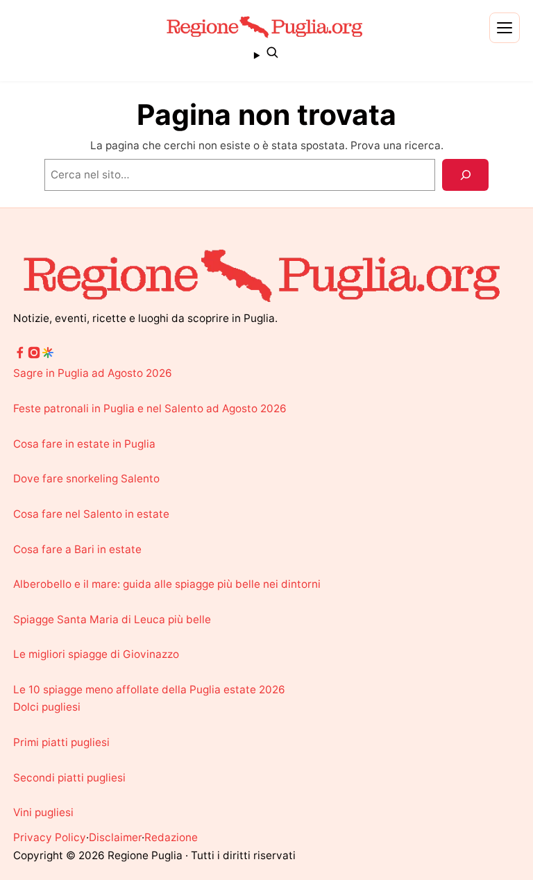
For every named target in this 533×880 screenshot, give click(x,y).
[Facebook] (20, 355)
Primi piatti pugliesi (61, 742)
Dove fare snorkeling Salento (86, 478)
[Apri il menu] (504, 27)
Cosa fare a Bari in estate (77, 549)
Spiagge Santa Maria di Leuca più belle (112, 619)
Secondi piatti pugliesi (69, 777)
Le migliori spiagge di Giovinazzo (96, 654)
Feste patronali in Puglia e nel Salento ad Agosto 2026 (150, 408)
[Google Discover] (48, 355)
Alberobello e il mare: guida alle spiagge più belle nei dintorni (167, 584)
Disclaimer (115, 837)
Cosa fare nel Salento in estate (91, 514)
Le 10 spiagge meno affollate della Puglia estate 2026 (149, 689)
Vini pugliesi (43, 812)
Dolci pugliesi (47, 706)
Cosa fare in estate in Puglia (84, 443)
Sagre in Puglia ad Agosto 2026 (92, 373)
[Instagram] (34, 355)
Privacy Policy (49, 837)
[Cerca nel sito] (266, 54)
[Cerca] (465, 174)
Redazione (171, 837)
